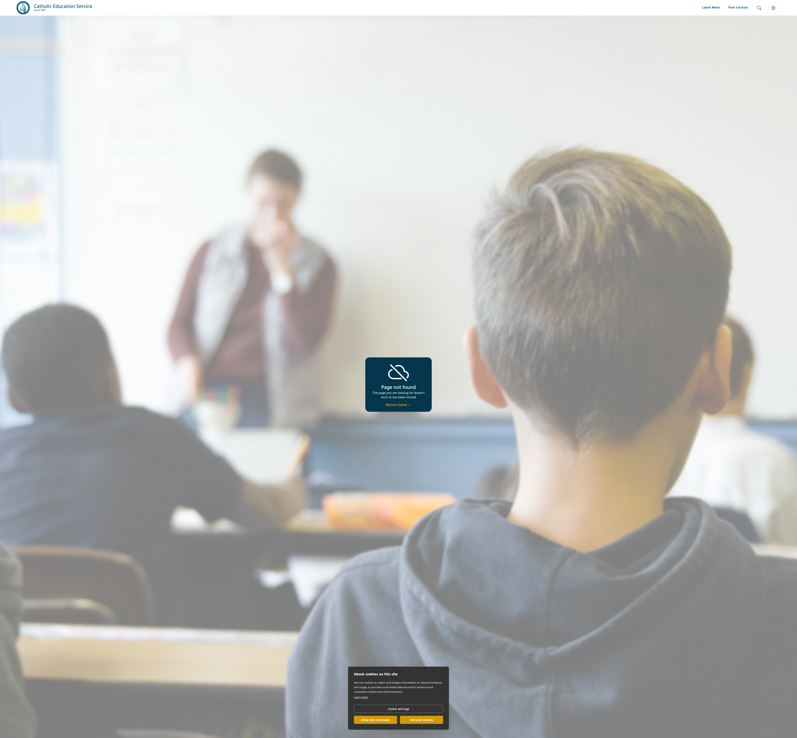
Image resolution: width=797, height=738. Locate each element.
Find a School (738, 7)
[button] (773, 8)
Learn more (361, 697)
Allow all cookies (421, 720)
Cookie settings (398, 709)
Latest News (711, 7)
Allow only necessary (375, 720)
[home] (54, 8)
